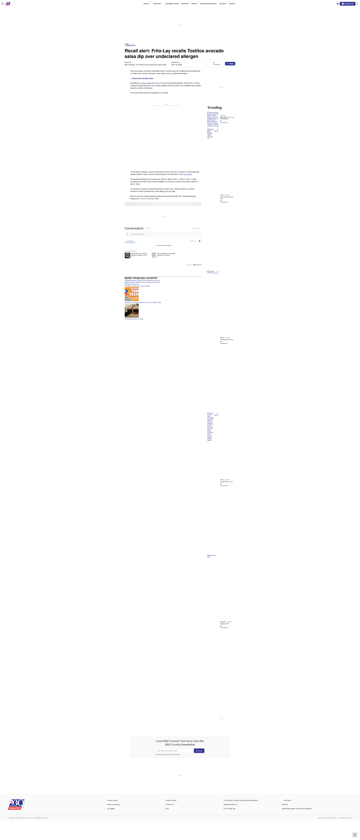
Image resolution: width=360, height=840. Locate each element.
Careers (285, 804)
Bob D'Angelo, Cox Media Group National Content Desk (145, 64)
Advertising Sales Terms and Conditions (297, 809)
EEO (167, 809)
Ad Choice (287, 800)
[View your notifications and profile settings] (338, 4)
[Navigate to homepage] (10, 3)
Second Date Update (208, 3)
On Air (146, 3)
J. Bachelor (229, 622)
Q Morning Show (171, 3)
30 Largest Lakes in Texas (226, 481)
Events (194, 3)
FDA (169, 191)
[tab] (130, 241)
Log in (193, 228)
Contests (157, 3)
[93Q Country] (16, 809)
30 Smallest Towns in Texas (226, 339)
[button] (180, 44)
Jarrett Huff (227, 195)
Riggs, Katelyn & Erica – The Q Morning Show (227, 118)
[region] (163, 246)
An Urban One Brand (345, 818)
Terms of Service (113, 804)
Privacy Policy (112, 800)
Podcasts (222, 622)
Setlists (222, 3)
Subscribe (199, 751)
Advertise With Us (230, 804)
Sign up (198, 228)
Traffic (232, 3)
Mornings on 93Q (224, 623)
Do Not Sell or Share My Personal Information (241, 800)
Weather (185, 3)
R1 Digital (110, 809)
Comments (216, 64)
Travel (222, 337)
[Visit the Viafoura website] (198, 264)
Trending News (130, 45)
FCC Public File (229, 809)
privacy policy (176, 754)
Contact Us (169, 804)
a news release (146, 83)
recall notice (187, 174)
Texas (221, 195)
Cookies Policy (170, 800)
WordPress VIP (331, 818)
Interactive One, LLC (26, 818)
